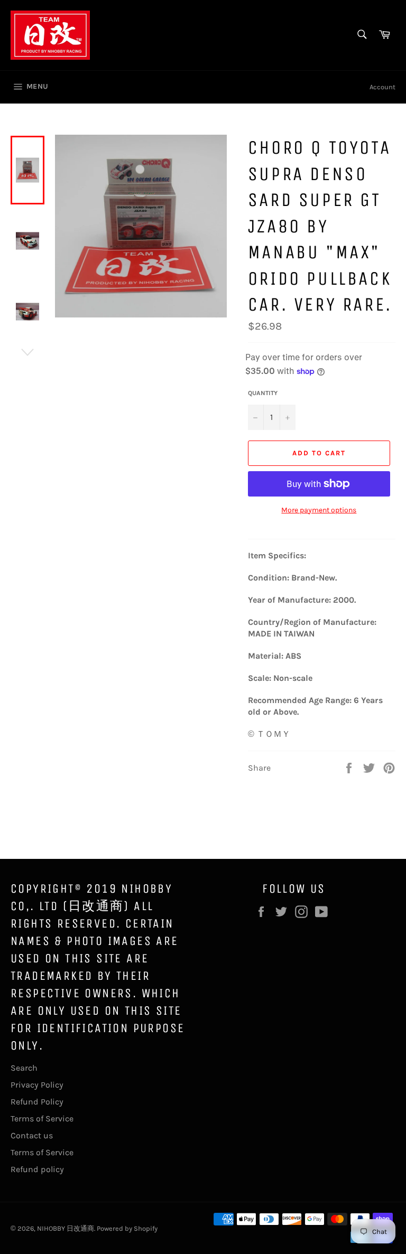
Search (24, 1068)
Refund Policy (37, 1102)
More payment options (318, 510)
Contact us (32, 1135)
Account (382, 87)
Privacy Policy (37, 1085)
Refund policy (37, 1169)
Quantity (263, 393)
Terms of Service (42, 1118)
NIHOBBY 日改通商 (65, 1228)
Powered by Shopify (127, 1228)
